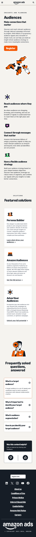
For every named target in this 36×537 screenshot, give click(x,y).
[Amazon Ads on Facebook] (28, 483)
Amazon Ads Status (18, 510)
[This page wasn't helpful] (10, 458)
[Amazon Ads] (18, 2)
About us (18, 489)
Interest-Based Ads (18, 502)
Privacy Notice (18, 497)
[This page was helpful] (25, 458)
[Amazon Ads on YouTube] (22, 483)
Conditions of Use (18, 493)
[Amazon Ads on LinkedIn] (6, 483)
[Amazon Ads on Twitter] (12, 483)
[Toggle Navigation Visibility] (2, 3)
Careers (18, 515)
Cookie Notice (18, 506)
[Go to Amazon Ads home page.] (18, 525)
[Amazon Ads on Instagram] (17, 483)
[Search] (33, 2)
